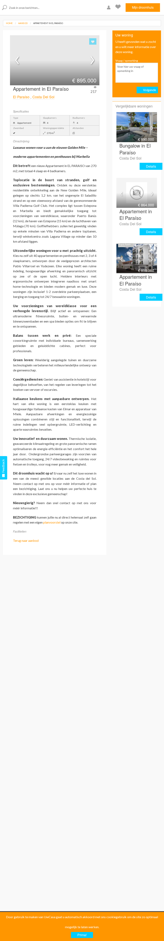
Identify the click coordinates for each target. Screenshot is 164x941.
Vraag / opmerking (126, 60)
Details (151, 166)
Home (9, 23)
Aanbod (23, 23)
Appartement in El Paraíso (48, 23)
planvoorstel (51, 522)
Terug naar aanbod (26, 540)
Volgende (149, 90)
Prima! (82, 935)
